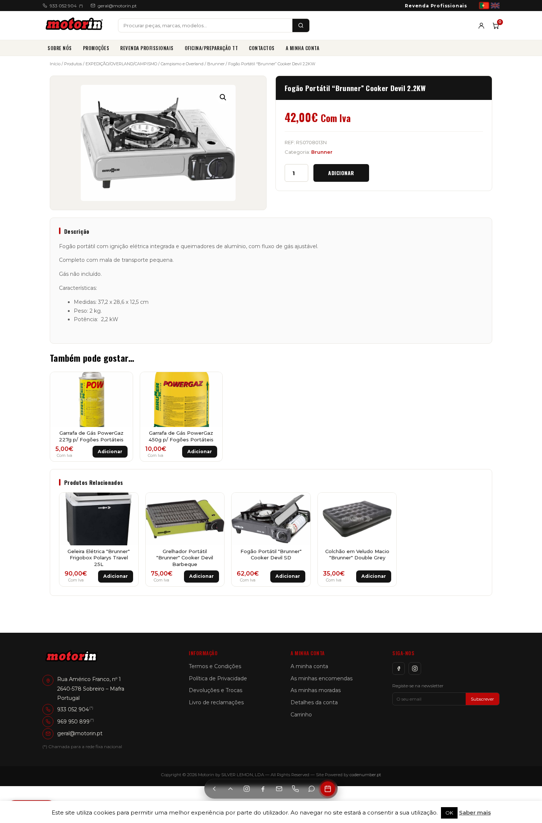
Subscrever (482, 699)
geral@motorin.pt (117, 5)
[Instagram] (415, 668)
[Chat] (311, 788)
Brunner (216, 63)
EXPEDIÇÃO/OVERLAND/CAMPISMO (121, 63)
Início (55, 63)
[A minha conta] (481, 25)
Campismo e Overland (182, 63)
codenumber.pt (365, 774)
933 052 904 (66, 5)
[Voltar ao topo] (230, 788)
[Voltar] (214, 788)
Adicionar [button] (110, 451)
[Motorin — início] (75, 25)
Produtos (73, 63)
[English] (495, 5)
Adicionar (341, 173)
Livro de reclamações (216, 702)
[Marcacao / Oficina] (327, 788)
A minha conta (303, 48)
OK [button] (449, 813)
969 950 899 (73, 721)
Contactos (262, 48)
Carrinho (301, 714)
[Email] (279, 788)
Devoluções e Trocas (215, 690)
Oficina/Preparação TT (211, 48)
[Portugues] (484, 5)
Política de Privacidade (218, 678)
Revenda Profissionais (436, 5)
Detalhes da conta (314, 702)
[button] (223, 97)
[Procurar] (300, 25)
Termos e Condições (215, 666)
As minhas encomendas (321, 678)
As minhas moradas (316, 690)
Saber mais (475, 812)
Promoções (96, 48)
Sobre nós (60, 48)
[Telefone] (295, 788)
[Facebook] (398, 668)
